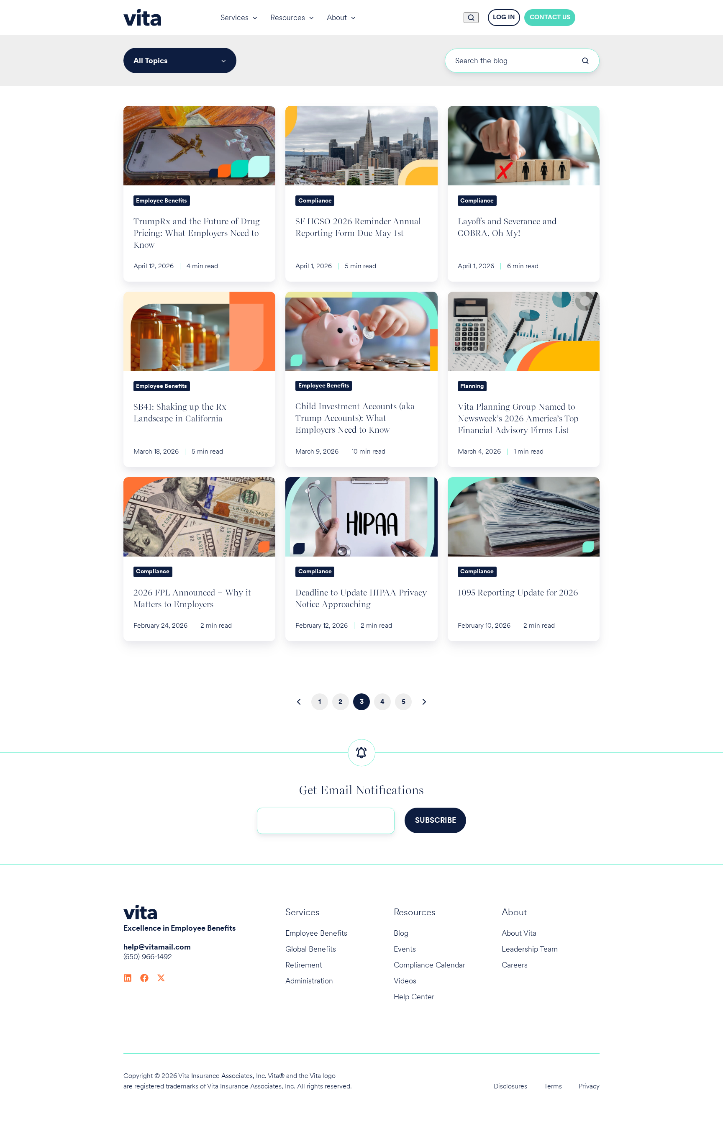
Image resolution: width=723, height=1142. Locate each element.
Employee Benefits (316, 933)
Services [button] (234, 17)
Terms (553, 1086)
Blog (401, 933)
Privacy (589, 1086)
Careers (515, 964)
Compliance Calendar (429, 964)
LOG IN (504, 17)
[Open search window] (471, 17)
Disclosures (510, 1086)
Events (405, 948)
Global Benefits (310, 948)
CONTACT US (550, 17)
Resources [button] (287, 17)
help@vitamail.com (157, 946)
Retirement (303, 964)
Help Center (414, 996)
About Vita (519, 933)
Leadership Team (530, 948)
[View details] (127, 977)
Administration (309, 980)
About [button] (337, 17)
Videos (405, 980)
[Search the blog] (585, 60)
